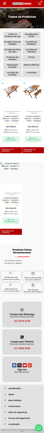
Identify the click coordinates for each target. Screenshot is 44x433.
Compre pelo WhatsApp (22, 314)
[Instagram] (19, 365)
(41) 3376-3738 (22, 321)
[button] (2, 83)
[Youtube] (25, 365)
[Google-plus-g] (30, 365)
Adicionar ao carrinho (7, 150)
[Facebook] (14, 365)
